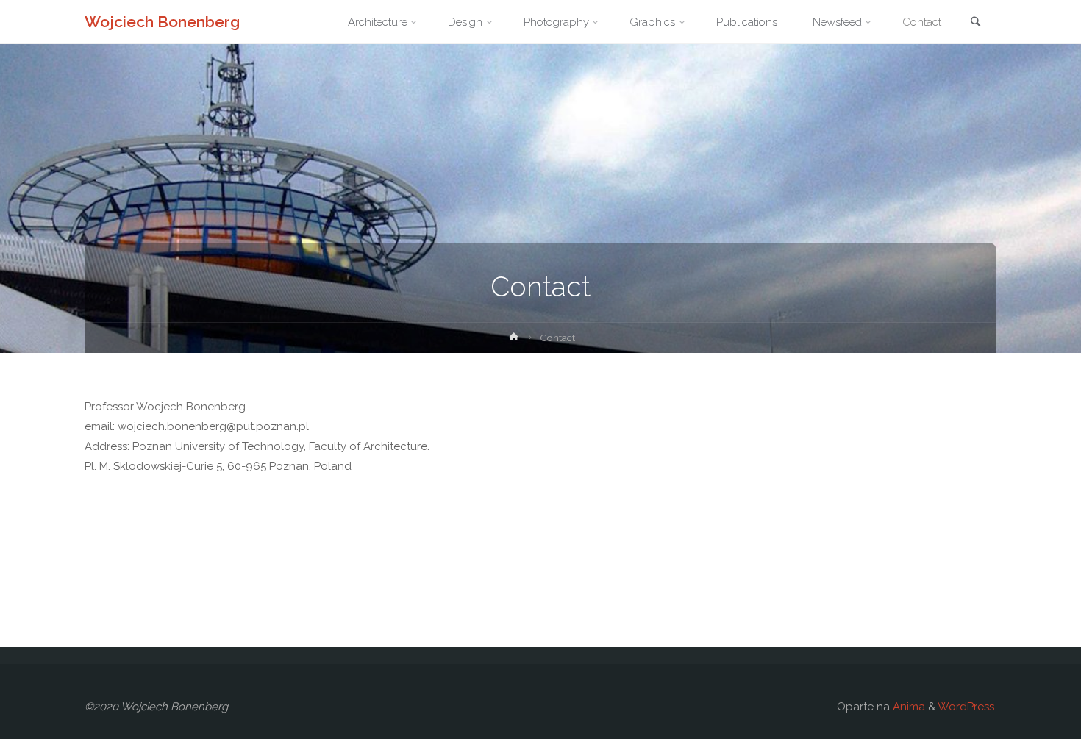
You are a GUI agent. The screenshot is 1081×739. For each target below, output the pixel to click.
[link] (975, 23)
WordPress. (967, 706)
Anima (907, 706)
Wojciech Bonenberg (162, 22)
